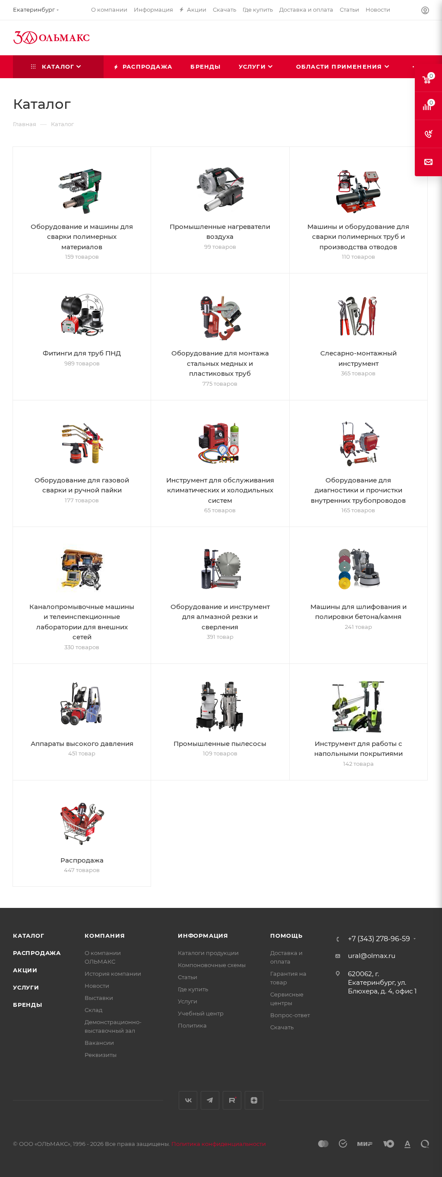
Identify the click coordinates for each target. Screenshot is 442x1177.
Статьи (187, 977)
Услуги (26, 987)
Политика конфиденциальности (218, 1143)
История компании (113, 973)
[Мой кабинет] (425, 11)
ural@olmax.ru (371, 956)
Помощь (286, 935)
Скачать (282, 1027)
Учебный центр (201, 1013)
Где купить (193, 989)
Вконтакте (188, 1100)
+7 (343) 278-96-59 (379, 939)
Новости (97, 985)
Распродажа (37, 952)
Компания (105, 935)
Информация (203, 935)
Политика (192, 1025)
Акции (25, 970)
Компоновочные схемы (212, 964)
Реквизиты (101, 1054)
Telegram (210, 1100)
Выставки (99, 997)
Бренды (27, 1004)
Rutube (232, 1100)
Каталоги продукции (208, 952)
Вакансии (99, 1042)
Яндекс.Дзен (254, 1100)
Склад (93, 1009)
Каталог (28, 935)
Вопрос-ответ (290, 1015)
